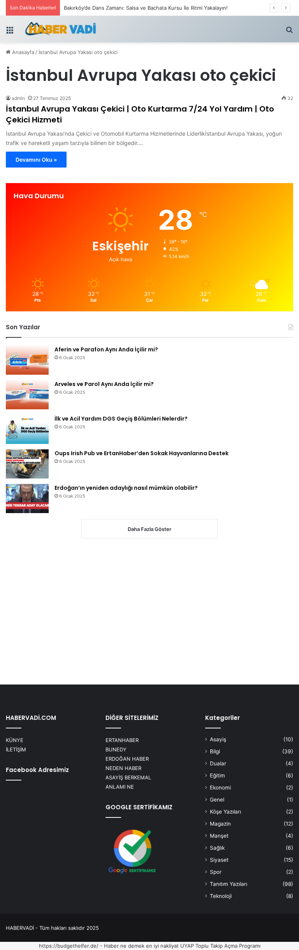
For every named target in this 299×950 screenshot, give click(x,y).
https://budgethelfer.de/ (68, 946)
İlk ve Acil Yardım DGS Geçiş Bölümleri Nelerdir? (121, 419)
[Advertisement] (149, 612)
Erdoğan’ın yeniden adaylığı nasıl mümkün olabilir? (126, 488)
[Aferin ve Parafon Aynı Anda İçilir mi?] (27, 360)
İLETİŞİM (16, 749)
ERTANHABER (122, 740)
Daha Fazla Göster (149, 529)
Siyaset (219, 860)
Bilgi (215, 751)
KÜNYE (14, 740)
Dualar (218, 763)
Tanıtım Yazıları (228, 884)
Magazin (220, 824)
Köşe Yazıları (225, 812)
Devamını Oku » (36, 159)
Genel (217, 799)
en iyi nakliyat (162, 946)
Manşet (219, 836)
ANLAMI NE (120, 787)
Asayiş (218, 739)
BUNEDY (116, 749)
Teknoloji (221, 896)
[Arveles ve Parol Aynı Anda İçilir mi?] (27, 394)
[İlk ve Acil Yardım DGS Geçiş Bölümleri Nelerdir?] (27, 429)
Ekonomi (220, 787)
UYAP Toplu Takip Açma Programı (220, 946)
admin (18, 98)
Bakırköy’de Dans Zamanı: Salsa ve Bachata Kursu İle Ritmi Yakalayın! (146, 8)
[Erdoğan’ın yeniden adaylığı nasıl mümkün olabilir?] (27, 498)
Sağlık (217, 848)
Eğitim (217, 775)
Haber (111, 946)
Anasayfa (22, 52)
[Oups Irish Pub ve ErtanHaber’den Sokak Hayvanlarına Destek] (27, 463)
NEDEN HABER (123, 768)
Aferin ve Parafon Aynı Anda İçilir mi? (106, 349)
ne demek (132, 946)
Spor (216, 872)
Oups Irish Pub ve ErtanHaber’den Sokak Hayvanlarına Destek (142, 453)
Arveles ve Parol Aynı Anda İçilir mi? (104, 384)
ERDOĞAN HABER (127, 759)
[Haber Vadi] (60, 29)
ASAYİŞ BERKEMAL (128, 777)
